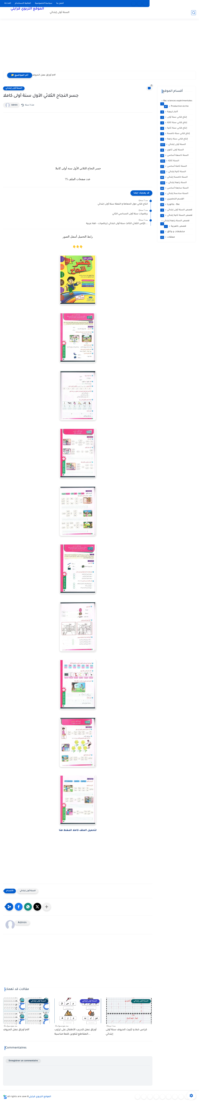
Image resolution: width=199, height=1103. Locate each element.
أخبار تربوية (170, 112)
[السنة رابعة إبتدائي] (162, 1096)
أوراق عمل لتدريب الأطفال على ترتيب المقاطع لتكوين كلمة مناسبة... (75, 1032)
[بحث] (193, 12)
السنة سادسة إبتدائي (174, 193)
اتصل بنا (60, 3)
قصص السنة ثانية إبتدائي (177, 215)
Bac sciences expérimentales (177, 101)
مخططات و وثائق (173, 232)
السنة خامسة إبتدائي (174, 177)
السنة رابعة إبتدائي (174, 182)
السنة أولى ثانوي (173, 150)
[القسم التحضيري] (137, 1096)
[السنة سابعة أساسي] (181, 1096)
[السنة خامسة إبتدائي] (168, 1096)
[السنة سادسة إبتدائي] (175, 1096)
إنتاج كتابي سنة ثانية (174, 128)
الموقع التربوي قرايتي (27, 9)
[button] (19, 907)
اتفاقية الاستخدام (23, 3)
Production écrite (177, 106)
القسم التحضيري (172, 199)
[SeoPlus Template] (5, 1097)
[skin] (145, 3)
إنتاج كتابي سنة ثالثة (174, 122)
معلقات (168, 237)
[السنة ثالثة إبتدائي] (156, 1096)
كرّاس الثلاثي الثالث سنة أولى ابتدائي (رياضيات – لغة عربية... (117, 223)
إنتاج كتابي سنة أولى (174, 117)
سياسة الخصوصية (43, 3)
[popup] (139, 3)
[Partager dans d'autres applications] (47, 907)
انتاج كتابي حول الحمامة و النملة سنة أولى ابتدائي (123, 204)
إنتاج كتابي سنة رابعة (175, 139)
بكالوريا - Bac (170, 204)
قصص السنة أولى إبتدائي (177, 210)
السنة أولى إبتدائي (59, 12)
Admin (14, 105)
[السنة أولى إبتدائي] (143, 1096)
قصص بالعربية (175, 226)
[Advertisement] (99, 47)
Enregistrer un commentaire (23, 1061)
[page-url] (134, 3)
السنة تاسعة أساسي (175, 155)
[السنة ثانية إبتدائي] (150, 1096)
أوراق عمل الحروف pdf (44, 75)
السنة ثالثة (170, 161)
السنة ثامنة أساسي (174, 166)
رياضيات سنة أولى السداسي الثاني (130, 214)
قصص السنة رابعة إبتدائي (176, 221)
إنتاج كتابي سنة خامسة (176, 133)
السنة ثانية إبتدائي (173, 172)
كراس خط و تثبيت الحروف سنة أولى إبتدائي (126, 1032)
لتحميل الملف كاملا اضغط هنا (78, 830)
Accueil (7, 3)
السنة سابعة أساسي (175, 188)
